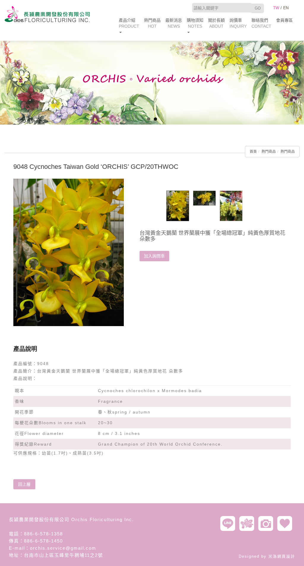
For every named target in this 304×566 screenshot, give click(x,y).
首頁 (253, 152)
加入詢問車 (154, 256)
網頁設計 (286, 556)
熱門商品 (269, 152)
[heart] (286, 523)
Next (299, 81)
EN (286, 8)
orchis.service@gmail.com (63, 548)
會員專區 (284, 20)
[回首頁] (47, 14)
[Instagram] (267, 523)
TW (276, 8)
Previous (4, 81)
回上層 (24, 484)
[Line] (229, 523)
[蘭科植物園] (248, 523)
